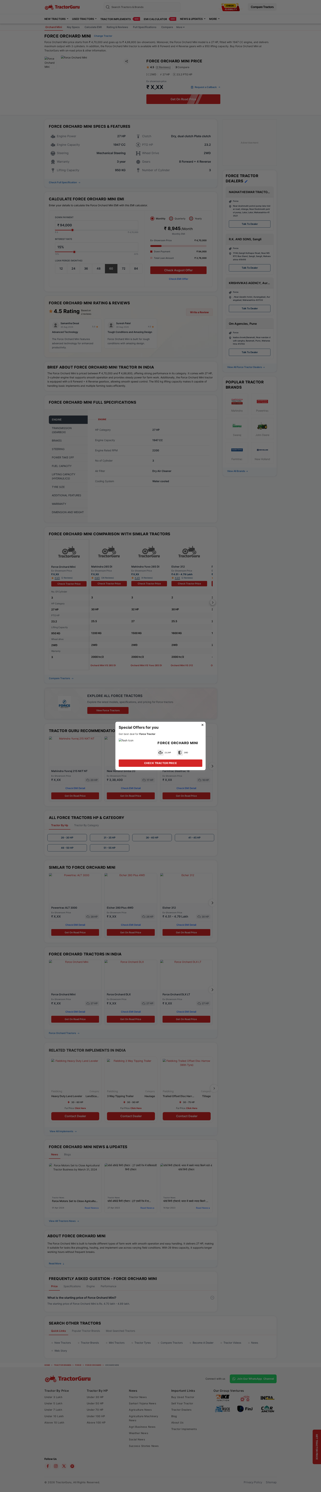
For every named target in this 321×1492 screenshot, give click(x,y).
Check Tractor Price (160, 763)
